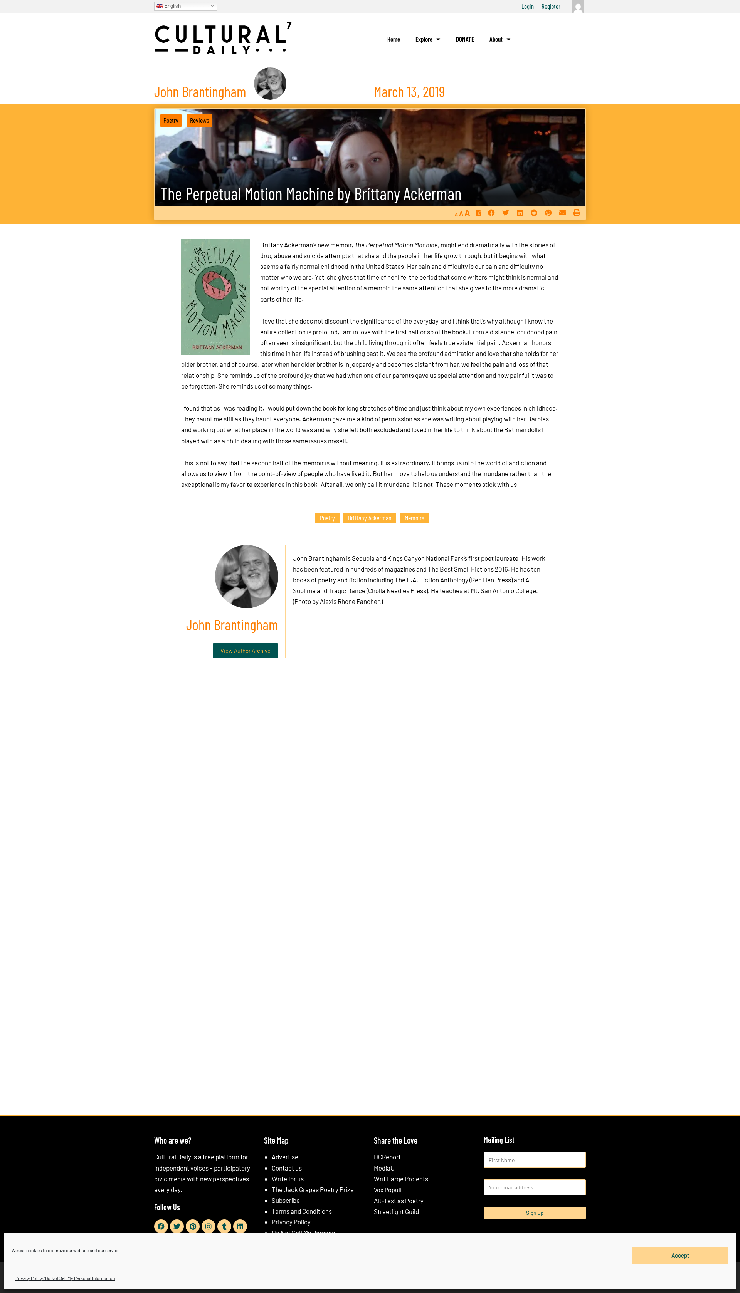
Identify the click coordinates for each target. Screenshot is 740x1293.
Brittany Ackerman (370, 517)
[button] (491, 213)
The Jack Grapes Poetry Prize (313, 1189)
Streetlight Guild (396, 1211)
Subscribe (286, 1200)
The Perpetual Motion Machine (396, 244)
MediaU (384, 1168)
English (172, 5)
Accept (680, 1255)
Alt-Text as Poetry (399, 1200)
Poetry (170, 120)
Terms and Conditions (302, 1211)
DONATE (465, 39)
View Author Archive (245, 650)
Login (527, 6)
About (496, 39)
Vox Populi (388, 1189)
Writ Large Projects (401, 1178)
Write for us (288, 1178)
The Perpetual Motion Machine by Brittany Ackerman (311, 193)
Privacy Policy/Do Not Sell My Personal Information (65, 1278)
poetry (327, 517)
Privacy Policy (291, 1222)
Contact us (287, 1168)
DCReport (387, 1157)
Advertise (285, 1157)
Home (393, 39)
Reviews (199, 120)
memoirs (414, 517)
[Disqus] (370, 781)
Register (551, 6)
